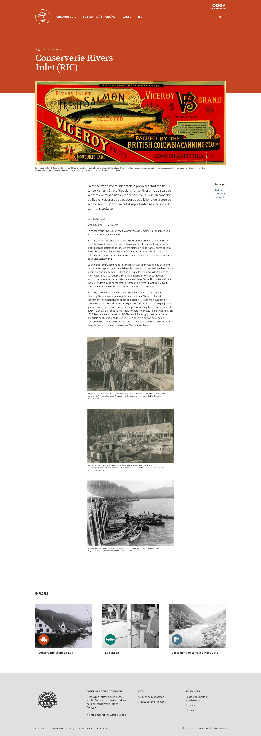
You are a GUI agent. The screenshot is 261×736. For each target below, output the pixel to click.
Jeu (140, 16)
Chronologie (66, 16)
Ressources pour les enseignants (197, 698)
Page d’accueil (43, 49)
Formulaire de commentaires (212, 728)
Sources (190, 705)
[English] (220, 17)
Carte (126, 16)
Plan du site (187, 728)
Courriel (219, 197)
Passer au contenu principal (14, 5)
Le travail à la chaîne (99, 16)
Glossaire (191, 710)
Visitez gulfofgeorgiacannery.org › (106, 716)
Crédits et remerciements (152, 701)
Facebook (220, 193)
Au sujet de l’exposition (151, 697)
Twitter (219, 190)
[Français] (225, 16)
